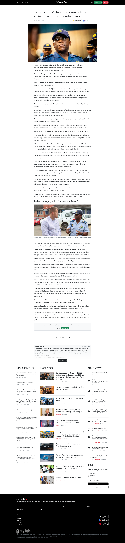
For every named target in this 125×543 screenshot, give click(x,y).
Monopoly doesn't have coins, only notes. (25, 410)
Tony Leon (92, 473)
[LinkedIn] (62, 337)
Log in (92, 2)
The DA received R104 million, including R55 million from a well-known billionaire (100, 381)
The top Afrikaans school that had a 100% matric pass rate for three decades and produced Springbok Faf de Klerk (70, 434)
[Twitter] (59, 337)
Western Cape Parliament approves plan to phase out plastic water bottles (69, 456)
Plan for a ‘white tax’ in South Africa (68, 477)
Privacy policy (19, 522)
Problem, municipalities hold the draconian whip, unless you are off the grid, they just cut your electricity (26, 418)
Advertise (18, 518)
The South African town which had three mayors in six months (70, 388)
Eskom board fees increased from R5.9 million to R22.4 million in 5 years (99, 391)
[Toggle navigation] (17, 2)
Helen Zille (92, 475)
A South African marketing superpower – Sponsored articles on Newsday (70, 467)
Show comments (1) (62, 360)
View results (98, 487)
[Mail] (68, 337)
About (17, 515)
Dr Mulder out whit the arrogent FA (24, 382)
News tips (18, 520)
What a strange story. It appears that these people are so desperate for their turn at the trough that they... (26, 374)
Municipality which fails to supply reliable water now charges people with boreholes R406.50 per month (100, 411)
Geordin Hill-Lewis (94, 480)
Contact (18, 517)
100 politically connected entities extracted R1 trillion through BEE (67, 421)
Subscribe (106, 2)
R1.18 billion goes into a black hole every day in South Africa (100, 447)
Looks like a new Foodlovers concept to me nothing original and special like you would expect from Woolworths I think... (26, 438)
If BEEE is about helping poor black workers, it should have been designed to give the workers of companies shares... (26, 428)
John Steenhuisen (94, 479)
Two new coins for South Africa (99, 428)
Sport (41, 509)
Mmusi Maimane (94, 477)
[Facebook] (56, 337)
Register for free (98, 2)
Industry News (59, 471)
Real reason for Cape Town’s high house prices (69, 399)
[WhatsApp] (65, 337)
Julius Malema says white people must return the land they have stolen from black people (99, 401)
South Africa (36, 8)
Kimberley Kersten (40, 20)
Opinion (89, 507)
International (66, 507)
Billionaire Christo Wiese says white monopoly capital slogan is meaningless (69, 410)
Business (57, 425)
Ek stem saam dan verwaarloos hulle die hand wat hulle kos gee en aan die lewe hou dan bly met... (26, 391)
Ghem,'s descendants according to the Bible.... (24, 447)
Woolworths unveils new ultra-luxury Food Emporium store (68, 445)
